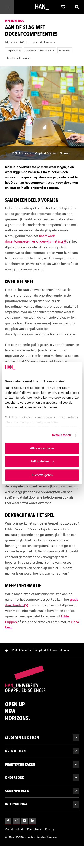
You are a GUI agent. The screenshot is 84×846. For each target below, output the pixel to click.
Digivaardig (14, 50)
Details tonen (61, 435)
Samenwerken (17, 790)
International (17, 804)
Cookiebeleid (14, 829)
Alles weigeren (42, 475)
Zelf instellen (40, 461)
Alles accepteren (42, 448)
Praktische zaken (20, 764)
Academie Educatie (18, 58)
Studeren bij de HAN (22, 737)
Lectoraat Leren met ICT (39, 50)
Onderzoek (14, 777)
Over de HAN (15, 751)
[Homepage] (42, 7)
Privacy (49, 829)
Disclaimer (34, 829)
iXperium (64, 50)
